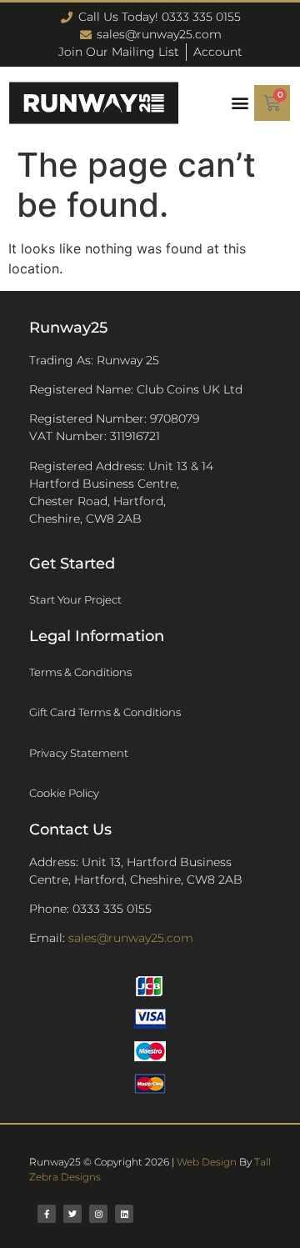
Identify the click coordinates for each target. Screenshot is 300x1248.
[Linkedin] (124, 1214)
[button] (239, 103)
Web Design (207, 1161)
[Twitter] (72, 1214)
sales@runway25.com (130, 937)
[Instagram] (98, 1214)
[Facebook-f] (47, 1214)
